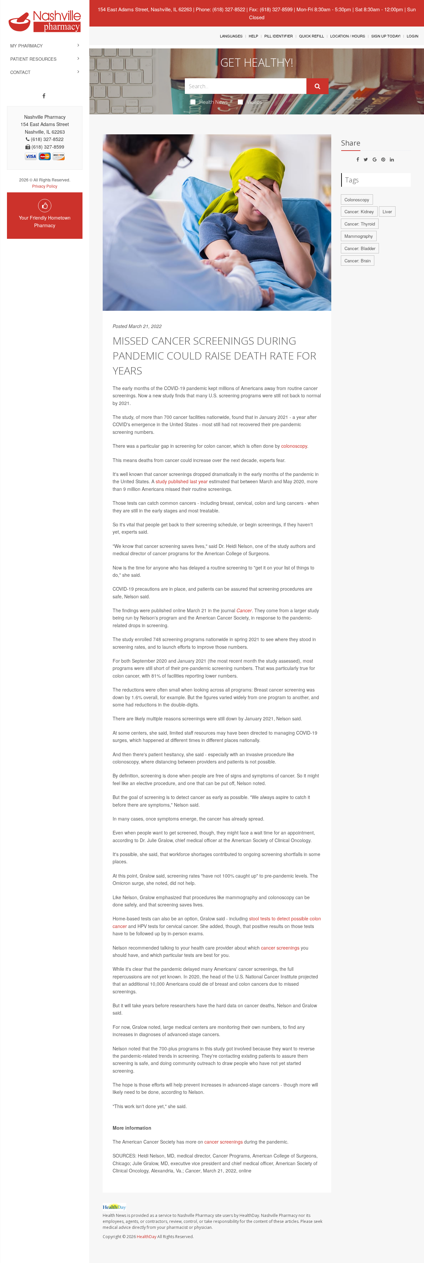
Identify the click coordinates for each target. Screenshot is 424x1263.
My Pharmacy (26, 45)
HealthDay (146, 1236)
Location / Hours (347, 35)
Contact (20, 72)
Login (412, 35)
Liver (387, 211)
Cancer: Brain (357, 260)
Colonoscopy (356, 199)
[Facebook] (43, 96)
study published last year (182, 481)
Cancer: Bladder (359, 248)
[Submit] (317, 86)
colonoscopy (294, 445)
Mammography (358, 236)
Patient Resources (33, 59)
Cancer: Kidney (359, 211)
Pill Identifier (278, 35)
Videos (254, 102)
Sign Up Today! (385, 35)
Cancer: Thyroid (359, 224)
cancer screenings (280, 947)
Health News (213, 102)
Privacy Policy (44, 186)
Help (253, 35)
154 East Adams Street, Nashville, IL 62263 (145, 9)
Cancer (244, 610)
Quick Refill (311, 35)
